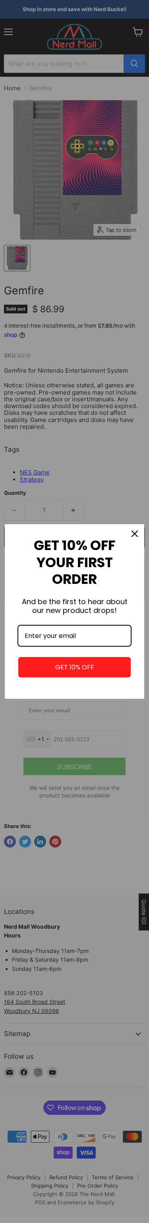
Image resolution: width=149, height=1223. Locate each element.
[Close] (134, 533)
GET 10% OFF (74, 667)
